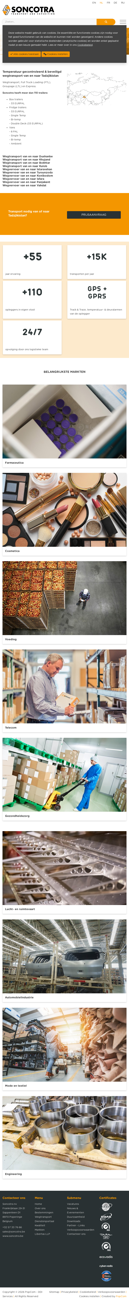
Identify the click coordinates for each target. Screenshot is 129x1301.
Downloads (73, 1221)
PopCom (30, 1292)
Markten (40, 1230)
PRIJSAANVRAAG (93, 214)
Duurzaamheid (76, 1217)
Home (38, 1204)
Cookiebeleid (88, 1292)
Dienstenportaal (44, 1221)
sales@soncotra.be (14, 1231)
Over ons (40, 1208)
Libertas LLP (42, 1234)
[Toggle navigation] (123, 22)
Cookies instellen (89, 1296)
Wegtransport (43, 1217)
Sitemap (54, 1292)
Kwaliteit (40, 1225)
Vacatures (73, 1204)
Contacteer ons (76, 1234)
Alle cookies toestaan (26, 54)
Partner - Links (76, 1225)
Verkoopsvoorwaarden (80, 1230)
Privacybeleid (69, 1292)
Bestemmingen (44, 1212)
